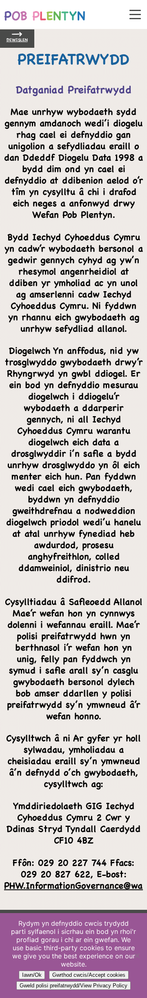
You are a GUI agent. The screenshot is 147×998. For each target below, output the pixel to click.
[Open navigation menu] (135, 15)
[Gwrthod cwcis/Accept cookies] (137, 955)
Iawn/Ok (32, 975)
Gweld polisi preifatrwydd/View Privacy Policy (73, 985)
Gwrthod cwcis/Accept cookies (88, 975)
